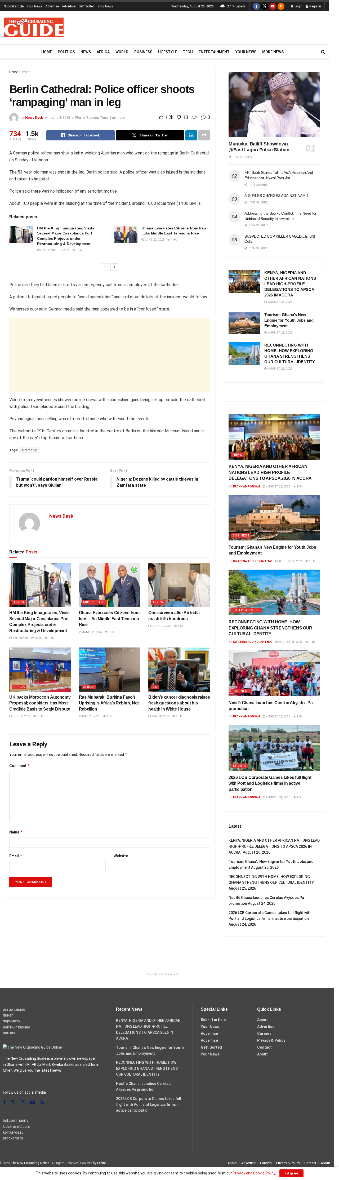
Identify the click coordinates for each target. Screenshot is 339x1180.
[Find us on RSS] (281, 6)
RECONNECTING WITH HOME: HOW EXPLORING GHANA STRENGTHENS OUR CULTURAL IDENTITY (270, 628)
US (155, 687)
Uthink (101, 1163)
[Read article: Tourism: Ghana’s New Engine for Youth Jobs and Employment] (244, 323)
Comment (19, 765)
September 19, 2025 (54, 250)
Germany (29, 450)
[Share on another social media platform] (204, 135)
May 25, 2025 (90, 716)
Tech (188, 52)
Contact (264, 1047)
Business (143, 52)
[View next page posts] (114, 267)
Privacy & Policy (271, 1040)
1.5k (78, 250)
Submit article (14, 6)
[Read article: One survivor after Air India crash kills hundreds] (179, 585)
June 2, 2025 (21, 716)
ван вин (9, 1033)
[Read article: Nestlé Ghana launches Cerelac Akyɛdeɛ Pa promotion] (274, 673)
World (121, 52)
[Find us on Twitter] (264, 6)
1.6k (173, 239)
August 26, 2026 (277, 486)
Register (315, 6)
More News (273, 52)
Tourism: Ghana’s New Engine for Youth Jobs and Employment (289, 320)
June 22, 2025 (154, 239)
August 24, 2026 (277, 716)
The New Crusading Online (30, 1163)
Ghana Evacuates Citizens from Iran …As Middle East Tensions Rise (109, 618)
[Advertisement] (228, 26)
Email (15, 855)
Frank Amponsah (246, 486)
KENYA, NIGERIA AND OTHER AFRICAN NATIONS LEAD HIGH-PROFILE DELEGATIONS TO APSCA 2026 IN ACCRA (290, 283)
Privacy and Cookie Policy (254, 1173)
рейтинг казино (16, 1027)
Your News (34, 6)
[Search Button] (323, 52)
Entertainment (214, 52)
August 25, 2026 (290, 561)
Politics (66, 52)
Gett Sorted (87, 6)
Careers (264, 1033)
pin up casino (14, 1009)
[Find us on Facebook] (256, 6)
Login (298, 6)
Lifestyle (167, 52)
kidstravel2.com (16, 1126)
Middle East (94, 602)
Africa (103, 52)
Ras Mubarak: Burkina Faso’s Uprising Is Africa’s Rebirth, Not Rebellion (109, 703)
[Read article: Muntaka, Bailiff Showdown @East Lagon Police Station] (274, 104)
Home (46, 52)
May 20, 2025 (160, 716)
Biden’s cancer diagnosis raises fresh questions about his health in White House (179, 703)
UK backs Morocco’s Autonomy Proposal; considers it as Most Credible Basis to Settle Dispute (39, 703)
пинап (8, 1015)
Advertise (52, 6)
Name (16, 832)
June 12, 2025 (161, 626)
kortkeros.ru (13, 1132)
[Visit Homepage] (34, 27)
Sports (240, 766)
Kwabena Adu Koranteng (252, 561)
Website (121, 856)
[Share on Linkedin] (191, 135)
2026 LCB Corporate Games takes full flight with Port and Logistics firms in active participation (270, 783)
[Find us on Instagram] (23, 1102)
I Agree (291, 1173)
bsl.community (15, 1120)
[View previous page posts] (105, 267)
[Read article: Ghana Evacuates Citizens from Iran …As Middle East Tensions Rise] (125, 234)
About (262, 1020)
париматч (11, 1021)
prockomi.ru (13, 1138)
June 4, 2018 (60, 117)
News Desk (34, 117)
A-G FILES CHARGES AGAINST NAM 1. (277, 195)
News (86, 52)
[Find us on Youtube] (272, 6)
